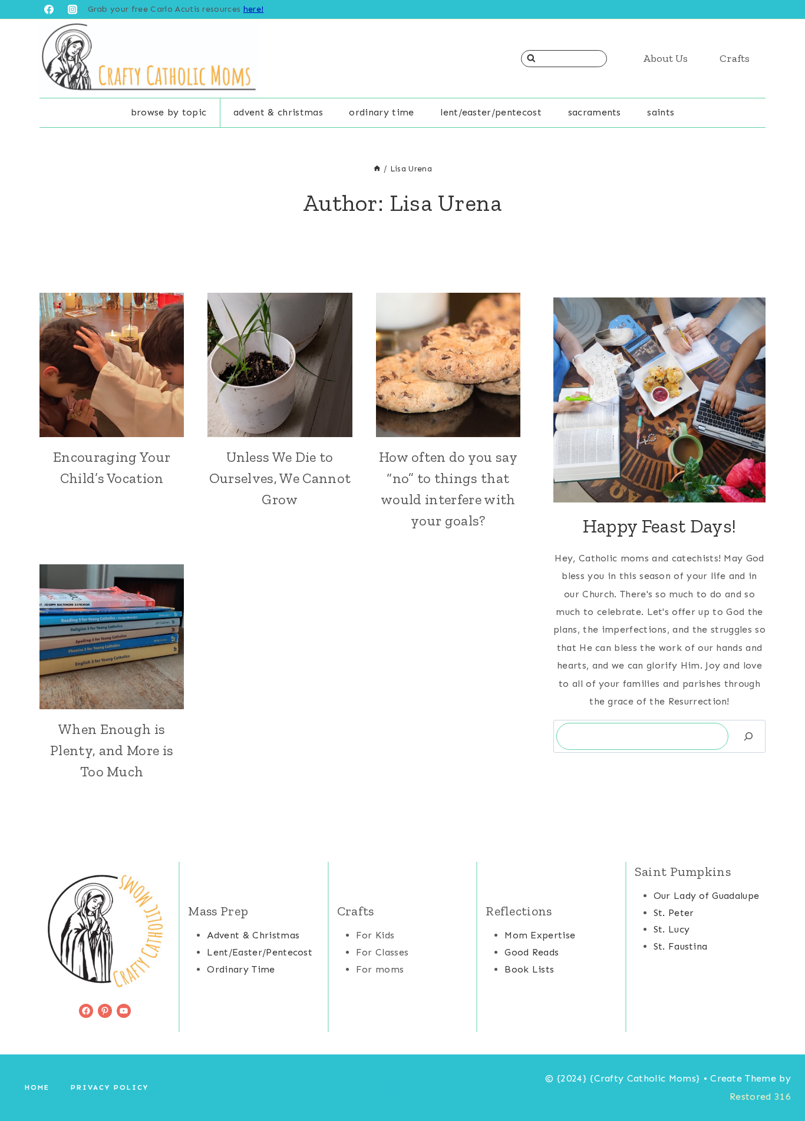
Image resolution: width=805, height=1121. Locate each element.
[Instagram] (72, 9)
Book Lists (529, 969)
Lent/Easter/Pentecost (491, 112)
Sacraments (594, 112)
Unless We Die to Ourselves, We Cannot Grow (280, 478)
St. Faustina (681, 946)
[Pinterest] (413, 1088)
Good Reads (531, 952)
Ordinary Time (381, 112)
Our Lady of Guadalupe (707, 895)
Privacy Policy (110, 1087)
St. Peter (674, 912)
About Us (665, 58)
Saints (660, 112)
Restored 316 (760, 1096)
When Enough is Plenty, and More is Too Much (111, 750)
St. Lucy (672, 929)
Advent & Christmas (278, 112)
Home (37, 1087)
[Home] (377, 169)
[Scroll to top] (777, 1076)
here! (253, 9)
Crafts (735, 58)
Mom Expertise (539, 935)
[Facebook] (48, 9)
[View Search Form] (564, 58)
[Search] (748, 736)
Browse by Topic (169, 112)
